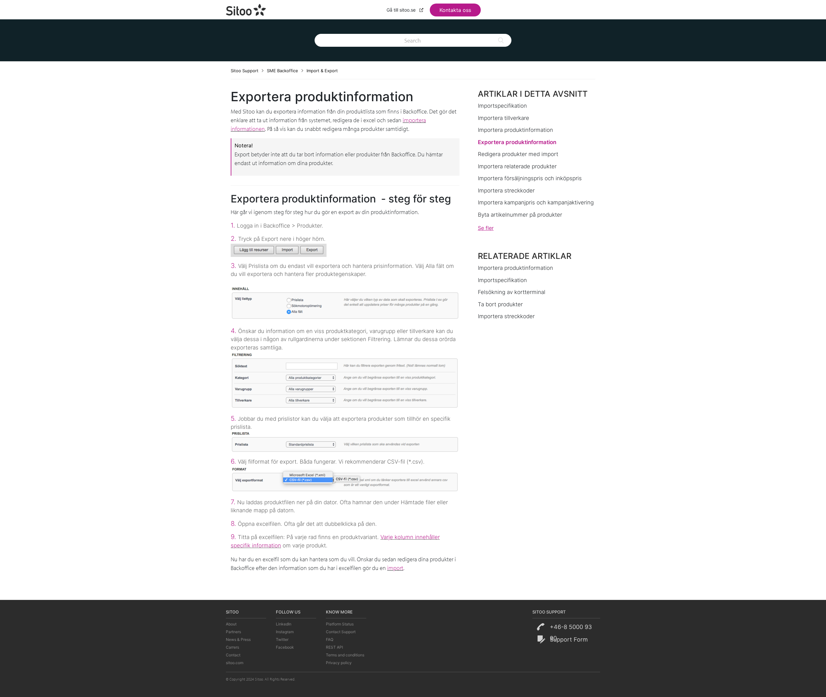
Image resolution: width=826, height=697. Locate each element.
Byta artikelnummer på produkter (520, 214)
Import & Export (322, 70)
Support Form (569, 639)
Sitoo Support (244, 70)
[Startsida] (246, 9)
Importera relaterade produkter (517, 166)
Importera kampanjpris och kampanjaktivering (536, 202)
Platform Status (340, 624)
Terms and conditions (345, 655)
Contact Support (341, 631)
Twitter (282, 639)
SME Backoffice (282, 70)
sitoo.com (234, 662)
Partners (233, 631)
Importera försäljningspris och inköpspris (530, 178)
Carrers (232, 647)
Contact (233, 655)
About (231, 624)
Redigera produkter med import (518, 154)
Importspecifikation (502, 106)
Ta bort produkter (500, 304)
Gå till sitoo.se (402, 10)
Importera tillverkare (503, 118)
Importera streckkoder (506, 190)
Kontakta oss (455, 10)
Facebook (285, 647)
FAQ (329, 639)
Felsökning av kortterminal (511, 292)
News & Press (238, 639)
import (395, 568)
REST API (334, 647)
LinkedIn (283, 624)
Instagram (285, 631)
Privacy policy (339, 662)
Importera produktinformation (515, 130)
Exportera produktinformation (517, 142)
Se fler (486, 228)
